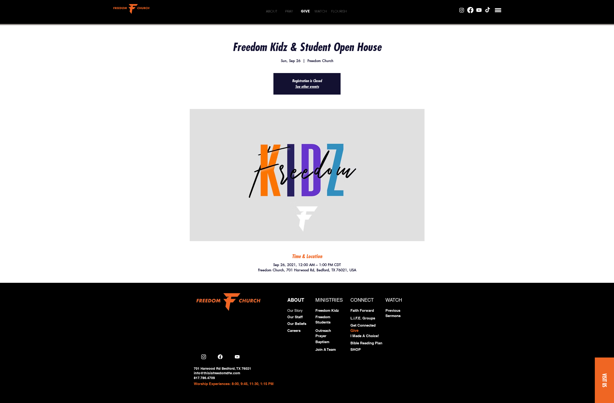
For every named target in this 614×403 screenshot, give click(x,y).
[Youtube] (479, 10)
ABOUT (271, 11)
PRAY (289, 11)
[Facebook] (470, 10)
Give (354, 330)
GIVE (305, 11)
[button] (498, 10)
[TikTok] (487, 10)
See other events (307, 87)
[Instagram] (462, 10)
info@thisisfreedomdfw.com (217, 373)
